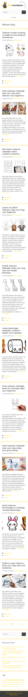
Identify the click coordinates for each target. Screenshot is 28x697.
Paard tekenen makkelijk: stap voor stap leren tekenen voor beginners (13, 93)
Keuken (14, 682)
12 (18, 624)
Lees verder (20, 76)
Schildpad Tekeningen (13, 684)
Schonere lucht (20, 684)
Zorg (9, 686)
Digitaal (3, 680)
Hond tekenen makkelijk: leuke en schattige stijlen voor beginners (13, 388)
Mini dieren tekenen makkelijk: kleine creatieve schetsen (11, 151)
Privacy (20, 693)
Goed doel (19, 680)
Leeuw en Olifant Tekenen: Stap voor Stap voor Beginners (13, 209)
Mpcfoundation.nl (14, 694)
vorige (4, 624)
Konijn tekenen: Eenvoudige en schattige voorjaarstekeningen (13, 507)
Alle (11, 693)
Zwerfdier (16, 686)
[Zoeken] (24, 12)
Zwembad (12, 686)
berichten (14, 693)
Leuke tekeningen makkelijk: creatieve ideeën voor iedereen (12, 330)
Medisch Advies (5, 684)
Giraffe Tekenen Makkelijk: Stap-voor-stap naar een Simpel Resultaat (13, 269)
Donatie (9, 680)
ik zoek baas (10, 682)
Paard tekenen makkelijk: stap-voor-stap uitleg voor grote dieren (13, 448)
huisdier (4, 682)
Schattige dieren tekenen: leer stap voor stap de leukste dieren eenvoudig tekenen (13, 652)
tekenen (6, 83)
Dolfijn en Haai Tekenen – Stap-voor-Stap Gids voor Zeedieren (13, 565)
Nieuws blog (7, 81)
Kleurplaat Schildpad (20, 682)
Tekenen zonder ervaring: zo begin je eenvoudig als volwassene (14, 35)
